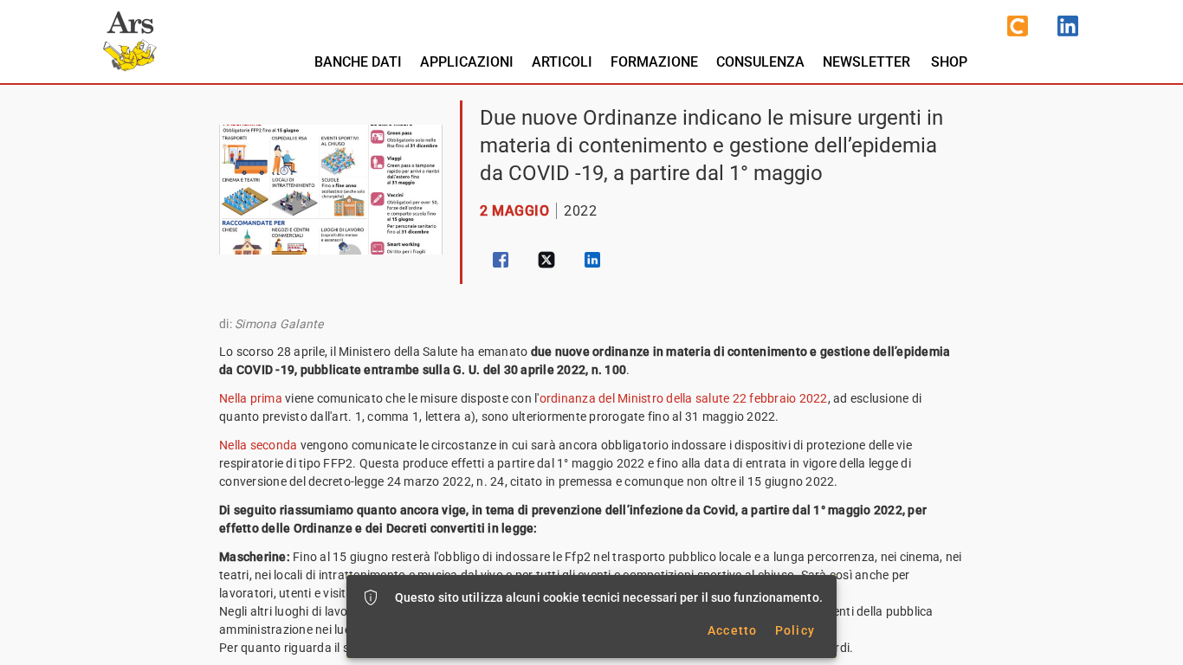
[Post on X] (546, 260)
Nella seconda (258, 445)
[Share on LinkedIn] (592, 260)
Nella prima (252, 398)
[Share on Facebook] (500, 260)
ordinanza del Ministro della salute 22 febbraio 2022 (684, 398)
